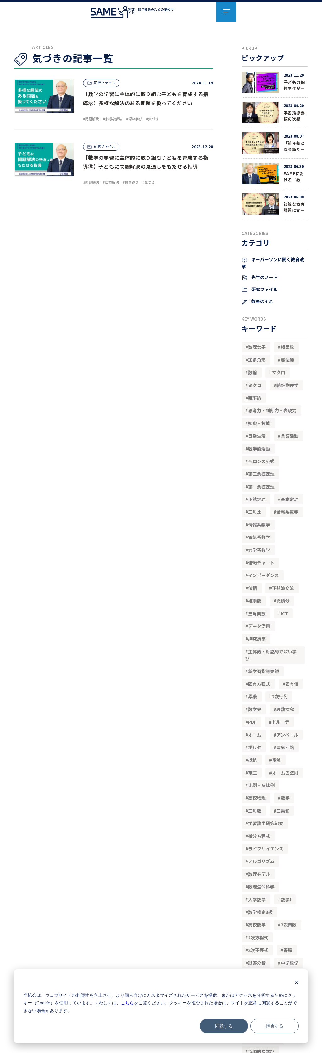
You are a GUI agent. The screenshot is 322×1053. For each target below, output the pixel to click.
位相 (252, 588)
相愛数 (287, 347)
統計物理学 (287, 385)
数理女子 (257, 347)
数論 (252, 372)
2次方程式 (258, 937)
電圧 (252, 773)
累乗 (252, 696)
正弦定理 (257, 499)
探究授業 (257, 638)
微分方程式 (259, 836)
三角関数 (257, 613)
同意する (224, 1026)
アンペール (287, 735)
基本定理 (289, 499)
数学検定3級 (260, 912)
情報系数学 (259, 524)
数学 (285, 798)
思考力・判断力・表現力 (272, 410)
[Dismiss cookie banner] (296, 983)
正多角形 (257, 360)
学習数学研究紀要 (265, 823)
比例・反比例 (261, 785)
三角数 (254, 810)
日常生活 (257, 436)
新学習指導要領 (263, 671)
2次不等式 (258, 950)
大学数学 (257, 899)
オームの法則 (285, 773)
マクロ (278, 372)
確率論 (254, 398)
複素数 (254, 600)
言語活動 (289, 436)
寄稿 (287, 950)
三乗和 (283, 810)
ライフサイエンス (265, 848)
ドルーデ (280, 722)
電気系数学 (259, 537)
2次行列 (280, 696)
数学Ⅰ (286, 899)
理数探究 (285, 709)
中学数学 (289, 963)
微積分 (283, 600)
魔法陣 (287, 360)
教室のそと (261, 301)
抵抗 (252, 760)
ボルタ (254, 747)
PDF (252, 722)
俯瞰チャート (261, 562)
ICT (284, 613)
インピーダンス (263, 575)
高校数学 (257, 924)
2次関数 (289, 924)
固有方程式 (259, 684)
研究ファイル (264, 289)
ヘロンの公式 (261, 461)
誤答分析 (257, 963)
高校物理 (257, 798)
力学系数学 (259, 550)
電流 (276, 760)
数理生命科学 (261, 886)
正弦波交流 (283, 588)
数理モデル (259, 874)
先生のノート (264, 277)
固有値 (291, 684)
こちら (127, 1002)
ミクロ (254, 385)
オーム (254, 735)
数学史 (254, 709)
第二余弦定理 (261, 474)
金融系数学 (287, 512)
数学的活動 (259, 449)
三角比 (254, 512)
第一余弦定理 (261, 486)
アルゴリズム (261, 861)
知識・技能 (259, 423)
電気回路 (285, 747)
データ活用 (259, 626)
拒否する (274, 1026)
